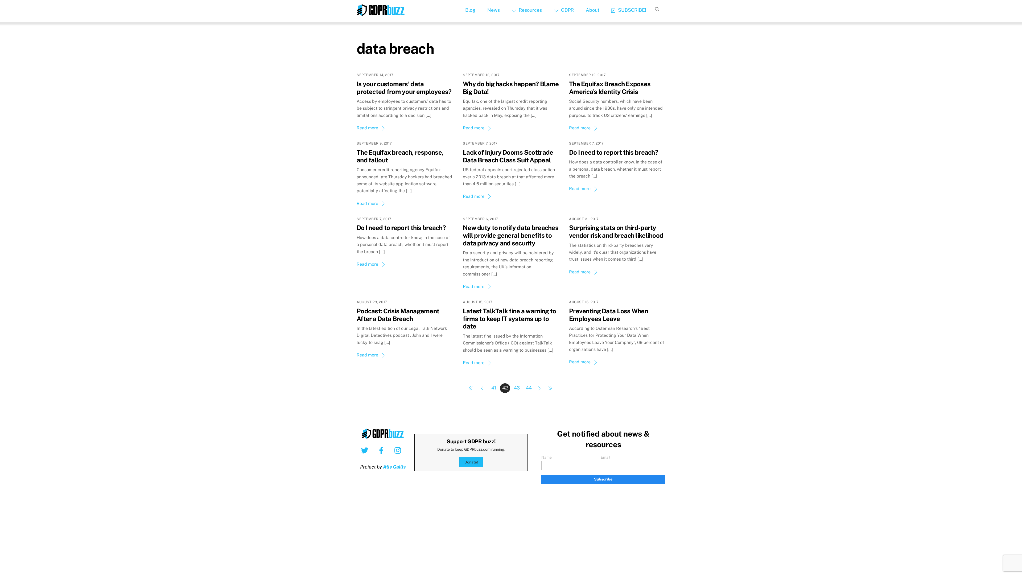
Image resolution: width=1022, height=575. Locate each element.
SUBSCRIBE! (631, 10)
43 (517, 388)
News (493, 10)
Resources (530, 10)
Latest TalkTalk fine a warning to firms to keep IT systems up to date (509, 318)
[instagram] (399, 450)
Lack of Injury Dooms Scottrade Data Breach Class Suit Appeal (508, 156)
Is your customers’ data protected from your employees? (404, 87)
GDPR (567, 10)
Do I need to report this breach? (613, 152)
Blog (470, 10)
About (592, 10)
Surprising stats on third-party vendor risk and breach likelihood (616, 231)
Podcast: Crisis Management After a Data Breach (398, 314)
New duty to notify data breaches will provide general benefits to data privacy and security (510, 235)
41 (493, 388)
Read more (367, 127)
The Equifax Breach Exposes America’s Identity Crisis (609, 87)
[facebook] (382, 450)
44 (529, 388)
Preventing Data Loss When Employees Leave (608, 314)
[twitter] (365, 450)
